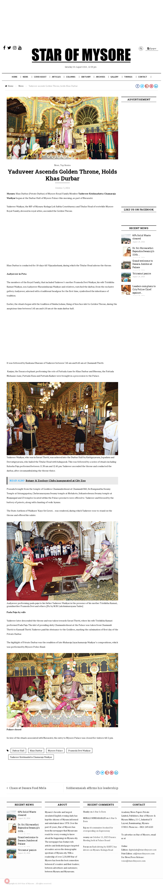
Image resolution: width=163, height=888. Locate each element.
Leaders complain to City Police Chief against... (144, 289)
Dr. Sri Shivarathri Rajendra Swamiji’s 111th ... (143, 251)
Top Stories (65, 165)
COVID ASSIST (40, 76)
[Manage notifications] (7, 881)
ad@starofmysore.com (144, 853)
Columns (70, 76)
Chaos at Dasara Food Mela (27, 788)
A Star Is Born (99, 811)
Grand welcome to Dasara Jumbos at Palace (142, 264)
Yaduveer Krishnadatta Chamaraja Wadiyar (31, 757)
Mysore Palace (55, 750)
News (25, 76)
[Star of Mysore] (81, 59)
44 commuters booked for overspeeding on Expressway (98, 829)
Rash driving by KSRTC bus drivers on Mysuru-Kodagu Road (100, 848)
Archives (100, 76)
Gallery (114, 76)
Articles (56, 76)
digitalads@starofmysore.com (143, 849)
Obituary (86, 76)
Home (14, 76)
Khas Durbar (36, 750)
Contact (142, 76)
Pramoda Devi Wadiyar (79, 750)
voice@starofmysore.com (133, 860)
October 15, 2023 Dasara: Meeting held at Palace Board (99, 839)
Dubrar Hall (18, 750)
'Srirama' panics (141, 273)
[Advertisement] (81, 22)
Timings (128, 76)
